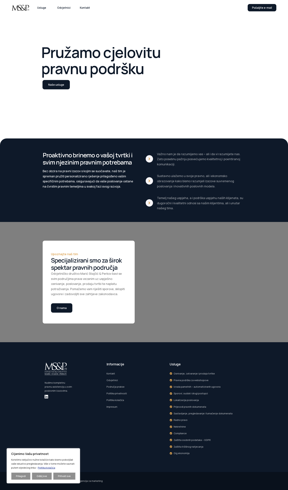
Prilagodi (21, 476)
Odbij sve (42, 476)
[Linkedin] (46, 397)
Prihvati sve (64, 476)
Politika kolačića (46, 467)
